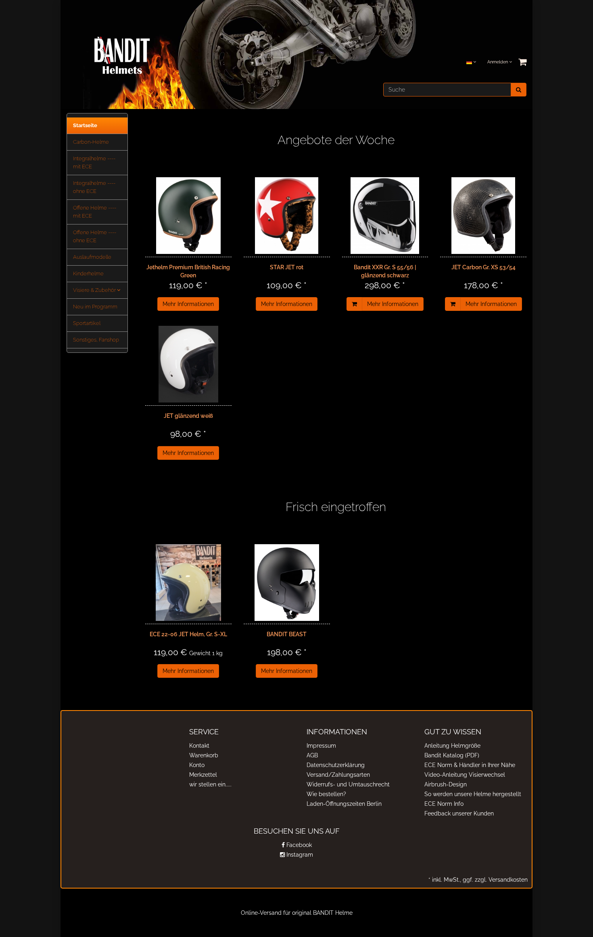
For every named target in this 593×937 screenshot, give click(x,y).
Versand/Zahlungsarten (338, 774)
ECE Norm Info (444, 804)
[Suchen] (518, 89)
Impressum (321, 745)
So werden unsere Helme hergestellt (472, 794)
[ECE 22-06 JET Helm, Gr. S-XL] (188, 582)
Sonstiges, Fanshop (96, 340)
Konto (197, 765)
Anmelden (498, 62)
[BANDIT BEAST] (287, 582)
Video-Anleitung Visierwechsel (464, 774)
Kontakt (199, 745)
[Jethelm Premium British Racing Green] (188, 215)
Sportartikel (86, 323)
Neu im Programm (95, 307)
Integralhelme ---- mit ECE (94, 162)
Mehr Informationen (188, 304)
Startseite (85, 125)
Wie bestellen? (326, 794)
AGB (312, 755)
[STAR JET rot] (287, 215)
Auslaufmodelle (92, 257)
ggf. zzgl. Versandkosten (494, 879)
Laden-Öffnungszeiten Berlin (344, 804)
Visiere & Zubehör (95, 290)
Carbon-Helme (91, 142)
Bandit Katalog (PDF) (451, 755)
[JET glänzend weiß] (188, 364)
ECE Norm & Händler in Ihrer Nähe (469, 765)
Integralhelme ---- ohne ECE (94, 187)
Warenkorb (203, 755)
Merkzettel (203, 774)
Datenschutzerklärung (336, 765)
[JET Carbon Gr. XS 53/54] (483, 215)
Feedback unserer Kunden (459, 813)
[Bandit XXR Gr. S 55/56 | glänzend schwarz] (385, 215)
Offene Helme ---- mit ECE (94, 212)
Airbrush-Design (445, 784)
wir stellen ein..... (210, 784)
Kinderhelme (88, 273)
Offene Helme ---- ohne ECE (94, 236)
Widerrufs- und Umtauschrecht (348, 784)
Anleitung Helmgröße (452, 745)
